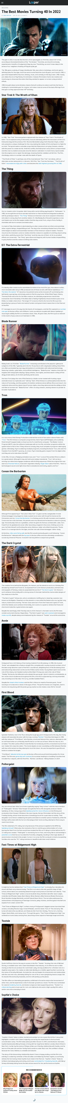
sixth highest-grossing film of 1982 (50, 163)
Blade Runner (24, 364)
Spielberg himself (7, 828)
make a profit (6, 615)
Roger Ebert (45, 464)
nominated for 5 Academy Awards (45, 1061)
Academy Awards (15, 985)
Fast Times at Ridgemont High (34, 887)
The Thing (23, 216)
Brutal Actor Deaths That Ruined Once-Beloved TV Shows (56, 1090)
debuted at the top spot (19, 754)
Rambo (41, 737)
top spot (27, 535)
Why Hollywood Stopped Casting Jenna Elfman (10, 1090)
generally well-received (24, 756)
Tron (4, 440)
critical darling (6, 987)
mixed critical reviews (17, 682)
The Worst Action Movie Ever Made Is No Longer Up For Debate (42, 1090)
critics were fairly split (17, 533)
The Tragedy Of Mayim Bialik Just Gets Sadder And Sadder (26, 1090)
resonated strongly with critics (16, 163)
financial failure (13, 464)
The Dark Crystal (47, 590)
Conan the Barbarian (22, 518)
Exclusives (5, 7)
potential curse (7, 835)
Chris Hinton (7, 15)
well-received (49, 613)
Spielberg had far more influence (37, 811)
